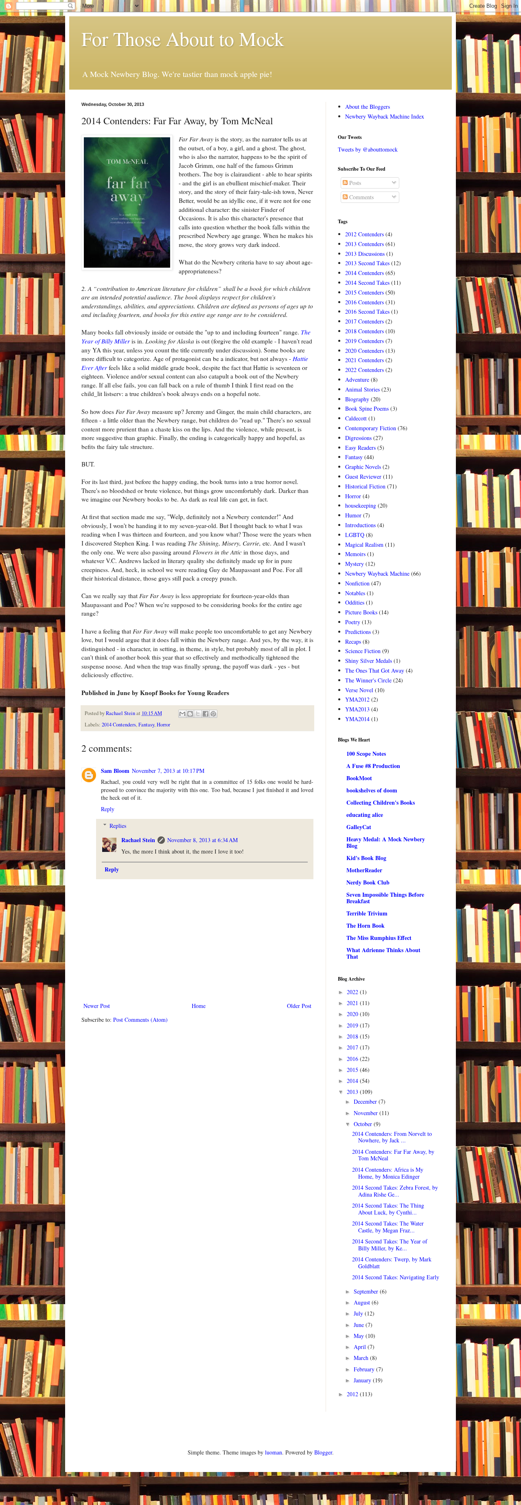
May (360, 1336)
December (366, 1101)
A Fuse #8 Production (373, 765)
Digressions (358, 438)
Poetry (352, 622)
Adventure (357, 379)
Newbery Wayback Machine (377, 573)
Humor (353, 515)
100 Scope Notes (366, 753)
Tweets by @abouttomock (368, 149)
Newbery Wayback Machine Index (384, 116)
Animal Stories (362, 389)
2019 (353, 1025)
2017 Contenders (364, 321)
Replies (117, 826)
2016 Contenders (364, 302)
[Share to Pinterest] (213, 714)
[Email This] (182, 714)
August (363, 1302)
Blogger (323, 1452)
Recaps (353, 641)
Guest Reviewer (363, 476)
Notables (355, 593)
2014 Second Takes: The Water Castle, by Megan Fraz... (388, 1226)
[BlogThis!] (190, 714)
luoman (273, 1452)
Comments (361, 197)
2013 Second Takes (367, 263)
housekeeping (360, 505)
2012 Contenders (364, 234)
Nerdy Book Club (368, 882)
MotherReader (364, 870)
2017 (353, 1047)
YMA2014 (357, 719)
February (365, 1369)
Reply (107, 809)
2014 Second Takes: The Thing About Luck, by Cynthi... (388, 1208)
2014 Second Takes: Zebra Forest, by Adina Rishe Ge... (395, 1191)
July (359, 1313)
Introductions (360, 525)
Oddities (354, 602)
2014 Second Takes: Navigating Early (395, 1277)
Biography (357, 399)
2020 (353, 1014)
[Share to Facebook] (205, 714)
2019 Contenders (364, 341)
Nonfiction (357, 583)
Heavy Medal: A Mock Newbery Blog (385, 842)
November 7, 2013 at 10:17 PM (168, 771)
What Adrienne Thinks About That (383, 953)
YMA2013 (357, 709)
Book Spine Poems (367, 408)
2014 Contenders (119, 724)
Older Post (299, 1006)
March (362, 1358)
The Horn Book (365, 925)
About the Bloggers (367, 106)
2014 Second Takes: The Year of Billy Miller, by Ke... (389, 1244)
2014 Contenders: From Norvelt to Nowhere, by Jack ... (392, 1137)
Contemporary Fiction (370, 428)
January (363, 1380)
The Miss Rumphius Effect (379, 937)
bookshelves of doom (371, 790)
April (361, 1347)
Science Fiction (363, 651)
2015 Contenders (364, 292)
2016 (353, 1059)
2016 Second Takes (367, 311)
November (366, 1113)
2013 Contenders (364, 244)
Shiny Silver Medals (368, 660)
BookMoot (359, 778)
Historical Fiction (365, 486)
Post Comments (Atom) (140, 1019)
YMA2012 (357, 699)
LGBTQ (354, 535)
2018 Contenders (364, 331)
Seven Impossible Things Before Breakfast (385, 897)
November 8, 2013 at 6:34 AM (202, 840)
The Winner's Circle (368, 680)
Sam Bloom (115, 770)
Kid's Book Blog (366, 858)
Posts (354, 183)
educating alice (364, 814)
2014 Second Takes (367, 282)
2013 (353, 1092)
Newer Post (96, 1006)
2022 (353, 992)
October (364, 1124)
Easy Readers (360, 447)
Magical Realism (364, 544)
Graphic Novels (363, 467)
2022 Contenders (364, 370)
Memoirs (355, 554)
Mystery (354, 564)
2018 (353, 1036)
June (360, 1325)
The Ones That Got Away (374, 670)
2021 (353, 1003)
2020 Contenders (364, 350)
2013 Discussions (365, 253)
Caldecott (356, 418)
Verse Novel (359, 690)
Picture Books (361, 612)
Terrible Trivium (366, 913)
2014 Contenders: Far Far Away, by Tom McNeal (393, 1155)
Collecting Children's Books (380, 802)
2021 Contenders (364, 360)
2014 (353, 1081)
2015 (353, 1070)
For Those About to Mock (182, 38)
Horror (163, 724)
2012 (353, 1394)
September (367, 1291)
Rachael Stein (138, 840)
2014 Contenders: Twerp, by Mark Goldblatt (391, 1262)
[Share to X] (198, 714)
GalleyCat (358, 827)
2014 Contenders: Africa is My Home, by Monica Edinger (387, 1173)
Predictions (358, 632)
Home (199, 1006)
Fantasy (146, 724)
